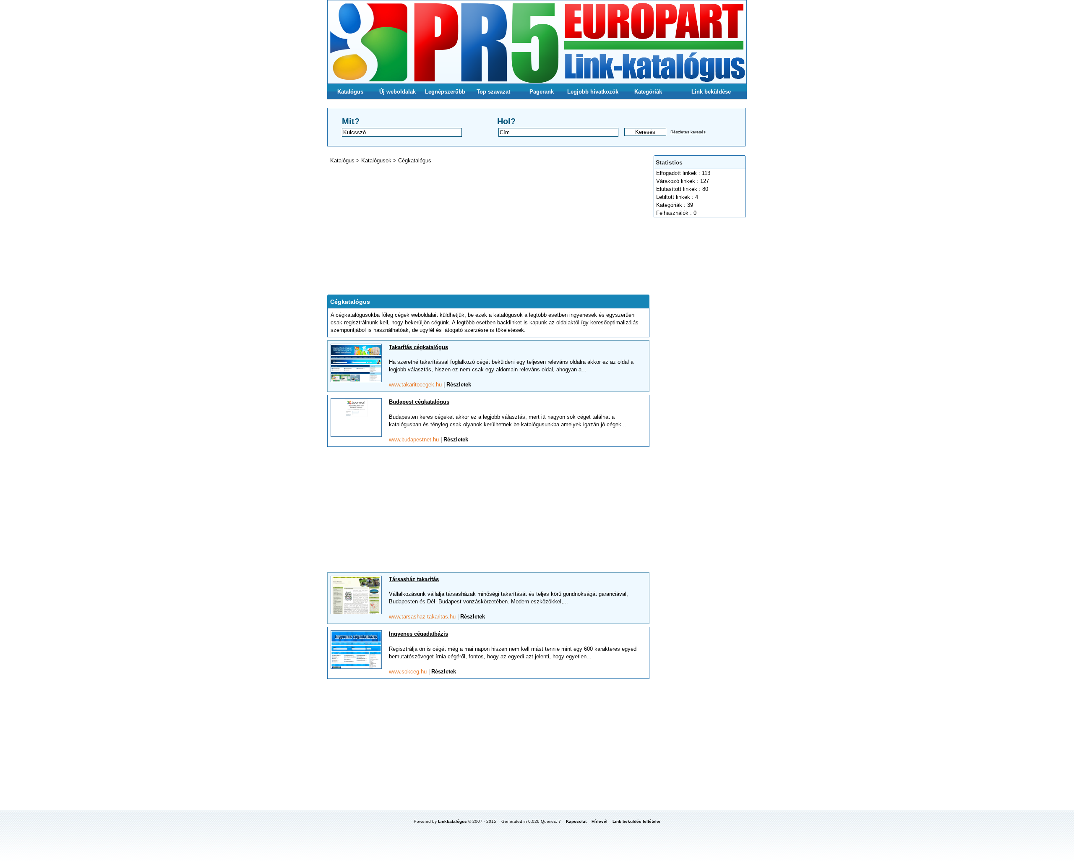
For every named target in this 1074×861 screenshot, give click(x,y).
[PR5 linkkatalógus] (537, 42)
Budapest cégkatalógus (419, 402)
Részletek (458, 384)
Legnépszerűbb (445, 92)
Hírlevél (599, 821)
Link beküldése (711, 92)
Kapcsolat (576, 821)
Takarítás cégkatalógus (418, 347)
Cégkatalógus (414, 160)
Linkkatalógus (452, 821)
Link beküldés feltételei (636, 821)
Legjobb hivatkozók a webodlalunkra (592, 94)
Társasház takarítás (414, 579)
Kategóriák (648, 92)
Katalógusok (377, 160)
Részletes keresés (688, 132)
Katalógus (350, 92)
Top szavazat (493, 92)
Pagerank (541, 92)
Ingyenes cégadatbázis (418, 634)
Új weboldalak (397, 92)
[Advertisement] (700, 346)
